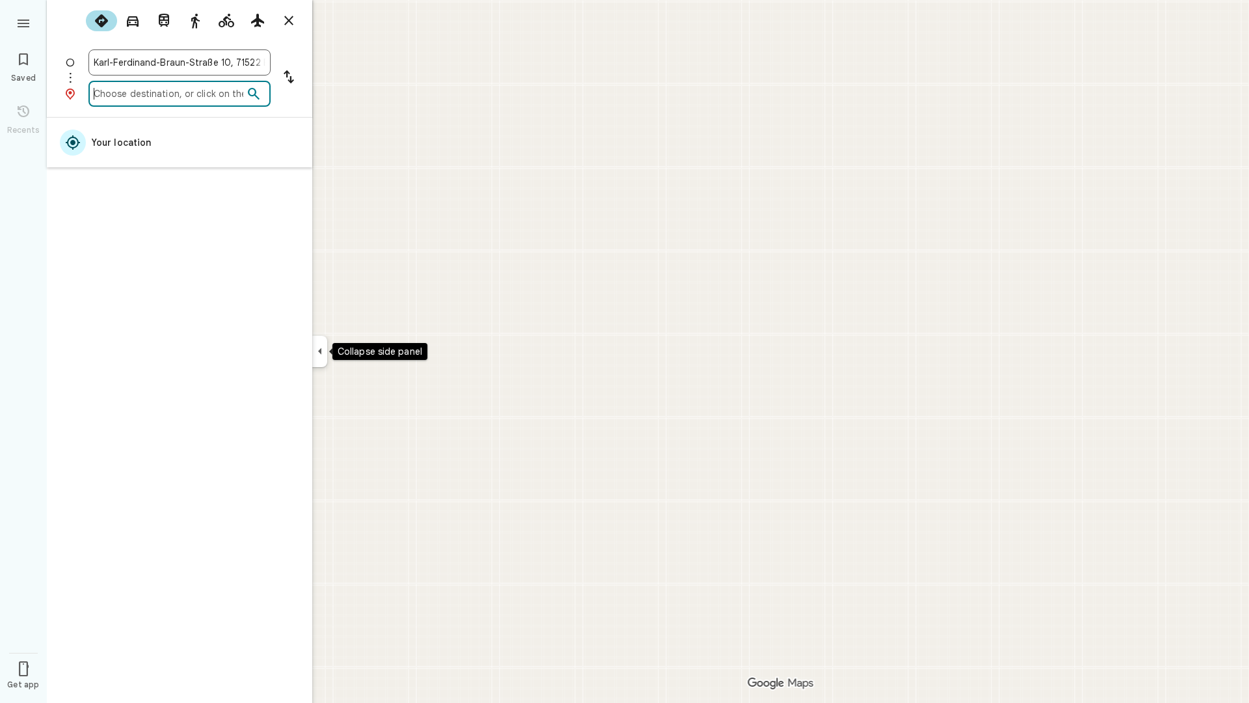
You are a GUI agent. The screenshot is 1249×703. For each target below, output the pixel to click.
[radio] (101, 21)
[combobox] (179, 62)
